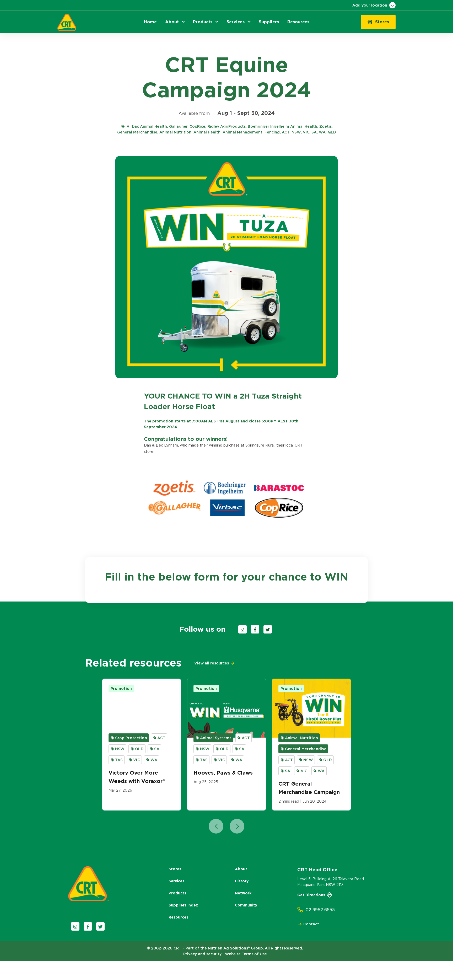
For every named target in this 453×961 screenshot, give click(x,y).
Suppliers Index (183, 905)
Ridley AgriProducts (226, 126)
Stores (175, 869)
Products (177, 893)
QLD (332, 132)
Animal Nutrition (175, 132)
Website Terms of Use (246, 954)
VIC (306, 132)
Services (176, 881)
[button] (150, 22)
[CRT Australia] (66, 22)
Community (246, 905)
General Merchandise (137, 132)
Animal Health (206, 132)
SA (314, 132)
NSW (296, 132)
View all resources (211, 663)
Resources (178, 917)
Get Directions (311, 895)
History (242, 881)
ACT (285, 132)
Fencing (272, 132)
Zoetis (325, 126)
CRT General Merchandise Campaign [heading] (309, 788)
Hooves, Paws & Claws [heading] (223, 772)
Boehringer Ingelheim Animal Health (282, 126)
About (241, 869)
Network (243, 893)
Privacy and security (202, 954)
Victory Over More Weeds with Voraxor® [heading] (137, 777)
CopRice (197, 126)
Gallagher (178, 126)
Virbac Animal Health (147, 126)
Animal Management (242, 132)
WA (322, 132)
